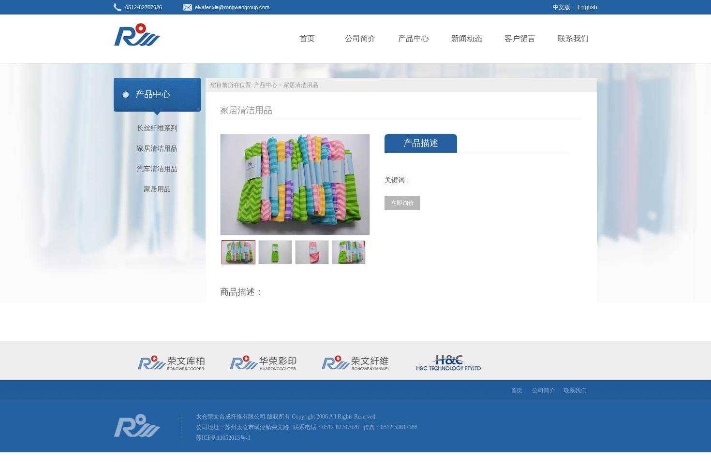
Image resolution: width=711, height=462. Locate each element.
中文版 (561, 7)
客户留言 (519, 38)
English (587, 7)
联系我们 (573, 38)
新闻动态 (466, 38)
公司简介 (360, 38)
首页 (307, 38)
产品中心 (413, 38)
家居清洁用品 (157, 148)
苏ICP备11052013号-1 (223, 437)
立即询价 (402, 203)
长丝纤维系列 (157, 128)
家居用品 (157, 189)
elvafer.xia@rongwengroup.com (232, 7)
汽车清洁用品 (157, 169)
